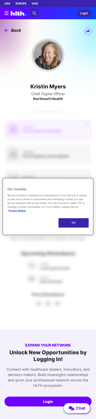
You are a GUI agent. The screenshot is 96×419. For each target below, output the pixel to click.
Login (48, 401)
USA (7, 3)
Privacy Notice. (17, 210)
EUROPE (21, 3)
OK (73, 222)
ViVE (35, 3)
